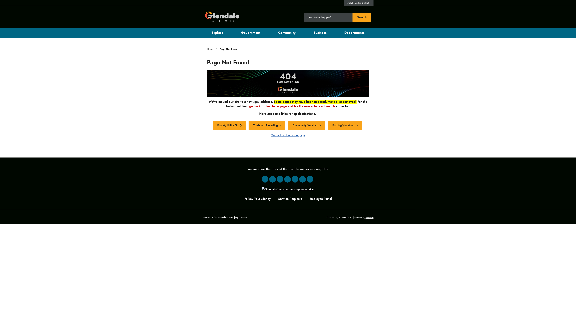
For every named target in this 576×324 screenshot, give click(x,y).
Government (250, 32)
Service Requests (290, 198)
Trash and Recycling (265, 125)
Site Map (206, 217)
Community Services (305, 125)
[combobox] (359, 3)
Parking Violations (343, 125)
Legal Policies (241, 217)
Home (210, 49)
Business (320, 32)
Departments (354, 32)
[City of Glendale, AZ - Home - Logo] (222, 16)
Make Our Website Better (223, 217)
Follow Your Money (257, 198)
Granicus (370, 217)
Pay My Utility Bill (227, 125)
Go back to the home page (288, 135)
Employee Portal (320, 198)
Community (287, 32)
